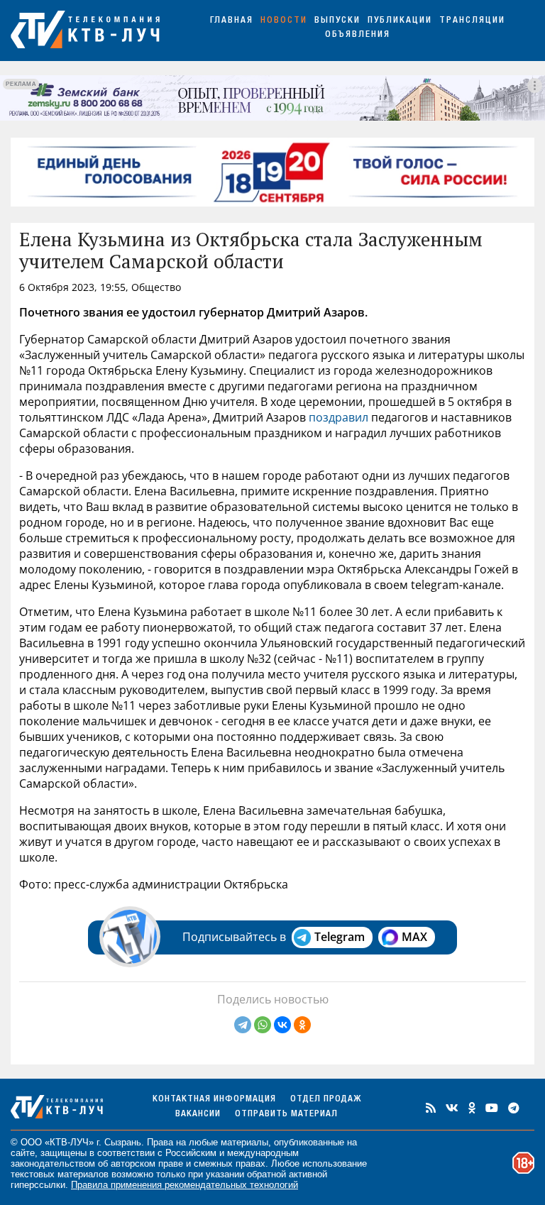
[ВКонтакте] (282, 1024)
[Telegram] (242, 1024)
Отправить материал (286, 1114)
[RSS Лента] (431, 1107)
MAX (414, 937)
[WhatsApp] (262, 1024)
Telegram (339, 937)
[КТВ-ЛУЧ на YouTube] (491, 1107)
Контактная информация (214, 1099)
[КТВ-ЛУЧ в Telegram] (513, 1107)
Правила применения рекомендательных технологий (184, 1184)
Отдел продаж (325, 1099)
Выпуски (337, 21)
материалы (244, 1142)
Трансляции (472, 21)
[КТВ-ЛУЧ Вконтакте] (452, 1107)
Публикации (400, 21)
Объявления (357, 35)
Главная (231, 21)
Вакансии (198, 1114)
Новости (283, 21)
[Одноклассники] (302, 1024)
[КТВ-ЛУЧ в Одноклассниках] (471, 1107)
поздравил (338, 417)
